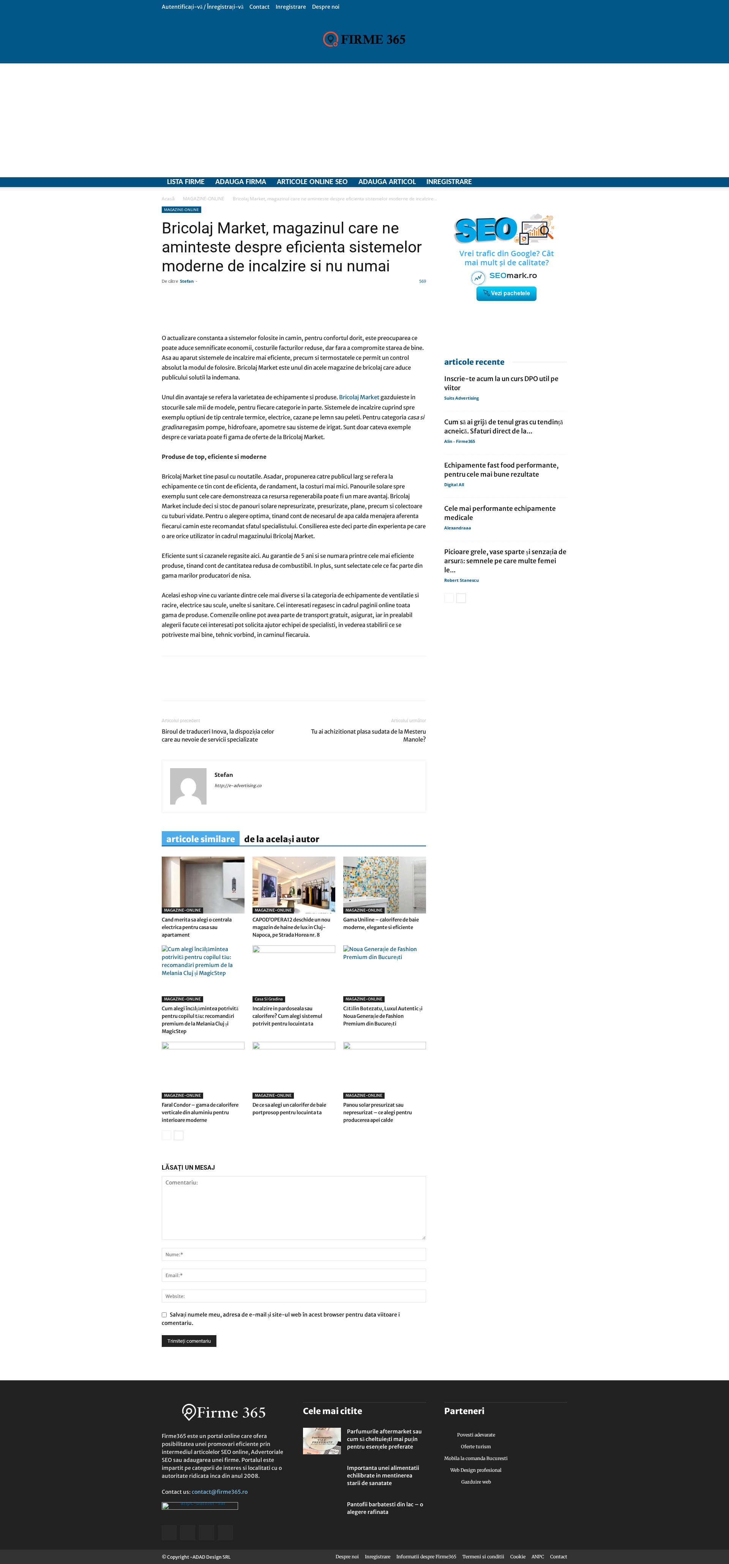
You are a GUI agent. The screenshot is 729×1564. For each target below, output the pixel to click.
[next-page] (178, 1135)
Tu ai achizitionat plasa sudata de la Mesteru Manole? (368, 735)
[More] (387, 311)
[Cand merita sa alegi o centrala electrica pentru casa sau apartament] (203, 885)
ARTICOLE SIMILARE (200, 839)
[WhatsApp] (204, 685)
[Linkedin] (186, 685)
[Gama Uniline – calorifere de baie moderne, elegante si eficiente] (384, 885)
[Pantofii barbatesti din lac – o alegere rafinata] (322, 1514)
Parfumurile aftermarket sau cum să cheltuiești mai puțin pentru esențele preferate (384, 1439)
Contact (259, 6)
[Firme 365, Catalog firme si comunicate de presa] (364, 39)
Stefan (187, 281)
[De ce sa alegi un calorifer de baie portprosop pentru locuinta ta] (293, 1070)
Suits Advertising (461, 398)
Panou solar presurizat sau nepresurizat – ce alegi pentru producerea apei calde (377, 1112)
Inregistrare (291, 6)
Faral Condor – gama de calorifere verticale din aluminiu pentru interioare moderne (200, 1112)
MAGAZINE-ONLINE (203, 198)
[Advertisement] (364, 120)
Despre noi (325, 6)
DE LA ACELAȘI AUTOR (281, 839)
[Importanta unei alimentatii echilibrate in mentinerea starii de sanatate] (322, 1477)
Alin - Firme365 (459, 441)
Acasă (168, 198)
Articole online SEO (312, 182)
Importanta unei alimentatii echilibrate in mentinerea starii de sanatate (383, 1476)
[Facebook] (521, 182)
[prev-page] (166, 1135)
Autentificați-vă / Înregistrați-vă (202, 6)
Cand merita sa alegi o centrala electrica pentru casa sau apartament (197, 927)
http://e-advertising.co (238, 785)
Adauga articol (387, 182)
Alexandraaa (457, 528)
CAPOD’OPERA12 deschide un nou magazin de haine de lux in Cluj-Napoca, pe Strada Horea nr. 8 (291, 927)
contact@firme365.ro (220, 1491)
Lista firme (186, 182)
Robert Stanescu (461, 580)
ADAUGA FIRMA (240, 182)
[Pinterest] (221, 685)
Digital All (454, 484)
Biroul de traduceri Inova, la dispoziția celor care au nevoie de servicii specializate (218, 735)
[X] (535, 182)
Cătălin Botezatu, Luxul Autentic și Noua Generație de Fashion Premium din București (383, 1016)
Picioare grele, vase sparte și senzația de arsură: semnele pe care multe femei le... (505, 561)
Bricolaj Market (359, 397)
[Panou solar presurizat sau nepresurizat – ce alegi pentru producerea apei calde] (384, 1070)
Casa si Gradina (269, 999)
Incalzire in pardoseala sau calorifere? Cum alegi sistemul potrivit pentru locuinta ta (287, 1016)
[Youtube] (561, 182)
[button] (561, 6)
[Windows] (548, 182)
